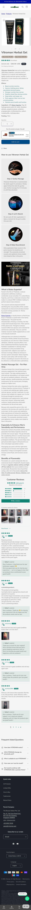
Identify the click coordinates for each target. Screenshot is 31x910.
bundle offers (18, 904)
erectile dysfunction (15, 895)
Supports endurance (16, 901)
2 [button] (13, 727)
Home (3, 14)
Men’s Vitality (17, 890)
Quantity (3, 120)
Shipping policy (10, 884)
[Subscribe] (26, 837)
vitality (9, 895)
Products (9, 14)
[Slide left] (11, 49)
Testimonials (6, 796)
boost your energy (9, 893)
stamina (6, 895)
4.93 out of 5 (20, 483)
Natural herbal (4, 901)
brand (7, 892)
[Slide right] (19, 49)
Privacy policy (10, 881)
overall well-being (24, 895)
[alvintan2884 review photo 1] (5, 705)
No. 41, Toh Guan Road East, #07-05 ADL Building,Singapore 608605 (12, 816)
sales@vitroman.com (9, 826)
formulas (9, 901)
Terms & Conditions (21, 881)
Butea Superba (16, 105)
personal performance (11, 900)
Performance (23, 890)
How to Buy (6, 792)
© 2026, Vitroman (5, 879)
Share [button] (5, 148)
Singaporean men (19, 903)
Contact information (21, 884)
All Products (6, 784)
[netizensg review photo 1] (5, 636)
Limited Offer (7, 788)
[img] (5, 533)
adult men (15, 898)
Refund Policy (7, 800)
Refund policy (26, 879)
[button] (4, 7)
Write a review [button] (15, 501)
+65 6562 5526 (8, 823)
